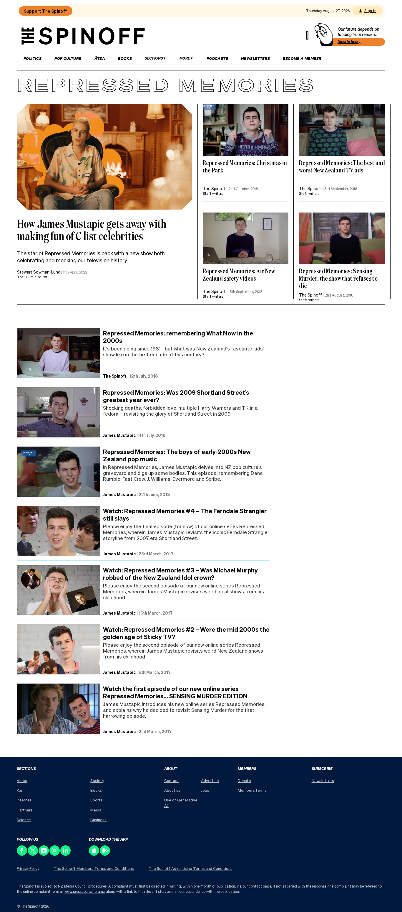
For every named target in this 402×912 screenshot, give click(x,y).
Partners (25, 809)
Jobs (205, 790)
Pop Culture (67, 58)
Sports (96, 799)
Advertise (210, 780)
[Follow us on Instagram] (54, 854)
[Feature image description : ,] (246, 130)
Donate (244, 780)
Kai (19, 790)
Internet (24, 799)
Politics (32, 58)
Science (24, 819)
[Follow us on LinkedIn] (65, 854)
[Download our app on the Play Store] (105, 854)
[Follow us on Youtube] (44, 854)
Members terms (252, 790)
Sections (154, 58)
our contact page (256, 886)
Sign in (370, 11)
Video (22, 780)
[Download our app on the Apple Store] (94, 854)
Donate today (349, 41)
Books (125, 58)
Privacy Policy (28, 868)
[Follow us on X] (33, 854)
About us (172, 790)
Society (97, 780)
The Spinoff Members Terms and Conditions (94, 868)
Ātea (99, 58)
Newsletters (255, 58)
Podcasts (217, 58)
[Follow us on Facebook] (22, 854)
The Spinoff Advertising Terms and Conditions (190, 868)
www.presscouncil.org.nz (84, 891)
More (185, 58)
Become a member (302, 58)
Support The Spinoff (45, 11)
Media (95, 809)
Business (98, 819)
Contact (171, 780)
